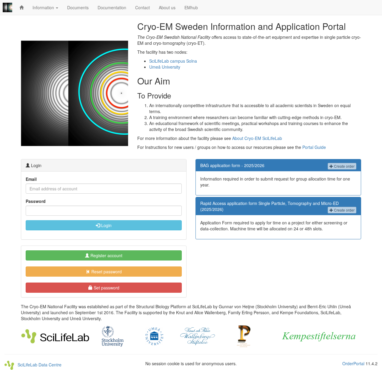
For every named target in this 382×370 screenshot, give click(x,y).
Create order (344, 166)
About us (167, 7)
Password (36, 201)
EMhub (191, 7)
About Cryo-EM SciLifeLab (257, 138)
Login (106, 225)
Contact (142, 7)
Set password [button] (106, 288)
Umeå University (164, 67)
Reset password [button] (106, 272)
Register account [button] (105, 255)
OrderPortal (353, 363)
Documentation (112, 7)
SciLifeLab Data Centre (37, 365)
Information (44, 7)
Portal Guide (314, 147)
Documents (78, 7)
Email (31, 179)
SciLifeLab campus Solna (173, 61)
